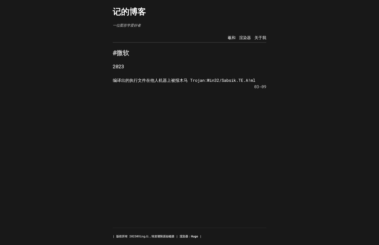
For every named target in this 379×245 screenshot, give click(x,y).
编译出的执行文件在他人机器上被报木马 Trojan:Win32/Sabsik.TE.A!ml (184, 80)
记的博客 (129, 11)
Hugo (194, 236)
